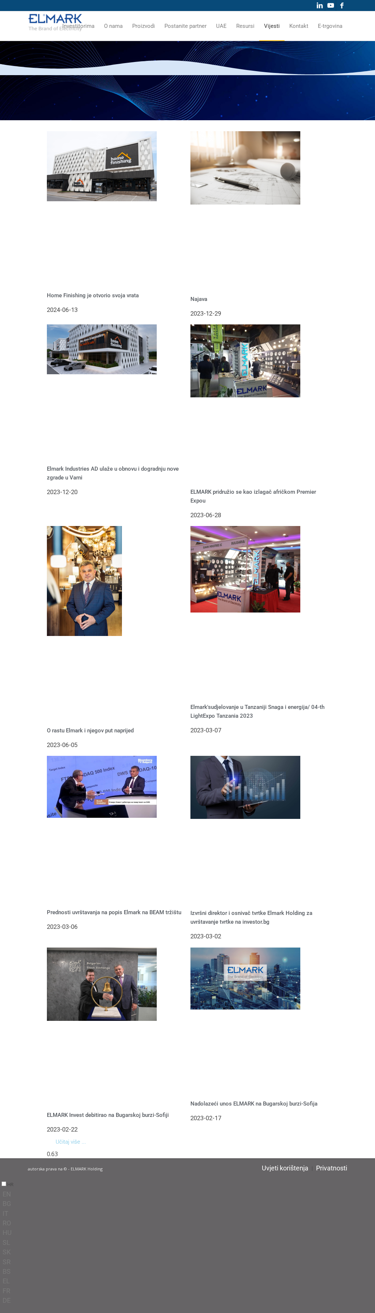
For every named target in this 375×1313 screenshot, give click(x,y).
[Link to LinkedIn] (319, 5)
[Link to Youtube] (330, 5)
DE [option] (7, 1300)
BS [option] (7, 1271)
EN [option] (7, 1194)
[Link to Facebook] (341, 5)
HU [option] (7, 1232)
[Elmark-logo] (55, 26)
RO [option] (7, 1223)
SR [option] (7, 1262)
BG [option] (7, 1203)
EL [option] (6, 1281)
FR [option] (6, 1291)
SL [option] (6, 1242)
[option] (189, 1194)
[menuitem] (78, 26)
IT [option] (5, 1213)
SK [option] (7, 1252)
